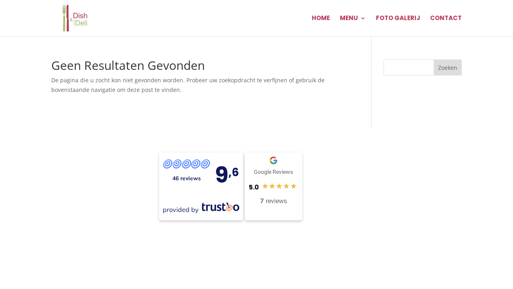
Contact (446, 18)
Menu (349, 18)
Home (321, 18)
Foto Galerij (398, 18)
